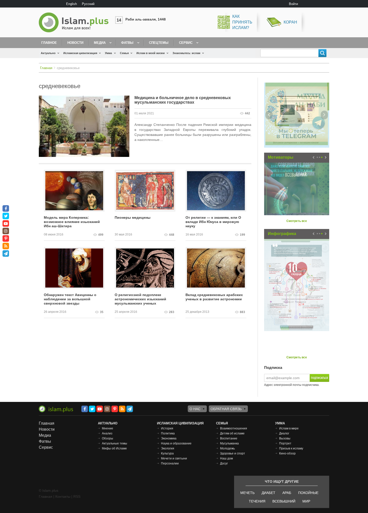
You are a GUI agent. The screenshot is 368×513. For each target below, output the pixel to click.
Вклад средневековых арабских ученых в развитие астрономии (214, 297)
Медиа (100, 43)
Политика (168, 433)
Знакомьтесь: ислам (186, 53)
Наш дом (226, 458)
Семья (124, 53)
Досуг (224, 463)
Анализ (107, 433)
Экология (167, 448)
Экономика (168, 438)
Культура (167, 453)
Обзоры (107, 438)
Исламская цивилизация (80, 53)
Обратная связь (226, 409)
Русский (88, 4)
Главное (49, 43)
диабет (268, 493)
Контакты (62, 496)
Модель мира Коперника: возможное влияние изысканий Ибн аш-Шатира (72, 221)
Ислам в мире (289, 428)
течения (257, 501)
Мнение (107, 428)
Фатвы (127, 43)
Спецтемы (158, 43)
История (167, 428)
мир (306, 501)
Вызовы (284, 438)
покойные (308, 493)
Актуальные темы (114, 443)
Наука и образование (176, 443)
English (71, 4)
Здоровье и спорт (232, 453)
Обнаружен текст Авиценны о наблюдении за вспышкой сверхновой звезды (70, 299)
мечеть (247, 493)
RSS (76, 496)
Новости (75, 43)
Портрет (285, 443)
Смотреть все (296, 221)
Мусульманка (229, 443)
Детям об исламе (232, 433)
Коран (290, 22)
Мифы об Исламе (114, 448)
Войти (293, 4)
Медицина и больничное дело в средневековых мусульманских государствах (182, 100)
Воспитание (228, 438)
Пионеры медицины (132, 217)
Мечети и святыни (174, 458)
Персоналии (170, 463)
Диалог (284, 433)
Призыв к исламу (291, 448)
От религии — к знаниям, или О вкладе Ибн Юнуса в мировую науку (213, 221)
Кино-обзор (287, 453)
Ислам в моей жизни (150, 53)
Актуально (48, 53)
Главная (46, 68)
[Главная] (75, 22)
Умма (108, 53)
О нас (195, 409)
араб (286, 493)
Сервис (186, 43)
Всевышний (283, 501)
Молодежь (227, 448)
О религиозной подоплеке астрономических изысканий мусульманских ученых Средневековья (140, 299)
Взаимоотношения (233, 428)
